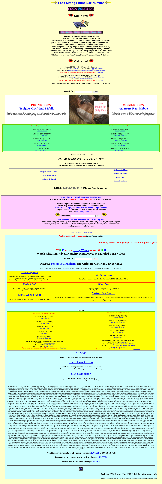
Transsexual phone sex (42, 150)
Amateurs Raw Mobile (133, 108)
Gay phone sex (41, 145)
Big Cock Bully (29, 284)
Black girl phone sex (120, 145)
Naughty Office (120, 177)
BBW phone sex (42, 135)
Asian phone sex (42, 140)
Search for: (69, 91)
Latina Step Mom (29, 272)
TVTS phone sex (73, 70)
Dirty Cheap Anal (29, 294)
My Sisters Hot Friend (49, 179)
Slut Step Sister (81, 373)
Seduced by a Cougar (120, 181)
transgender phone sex (86, 70)
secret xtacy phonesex (86, 78)
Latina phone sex (42, 131)
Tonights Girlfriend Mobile (36, 108)
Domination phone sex (120, 135)
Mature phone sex (120, 150)
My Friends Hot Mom (121, 170)
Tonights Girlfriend (63, 263)
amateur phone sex (74, 77)
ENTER (95, 453)
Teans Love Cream (81, 362)
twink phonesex (100, 70)
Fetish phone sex (120, 131)
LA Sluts (81, 353)
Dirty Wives (81, 250)
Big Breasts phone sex (120, 140)
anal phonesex (74, 68)
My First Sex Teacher (120, 173)
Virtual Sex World (103, 293)
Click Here (99, 72)
